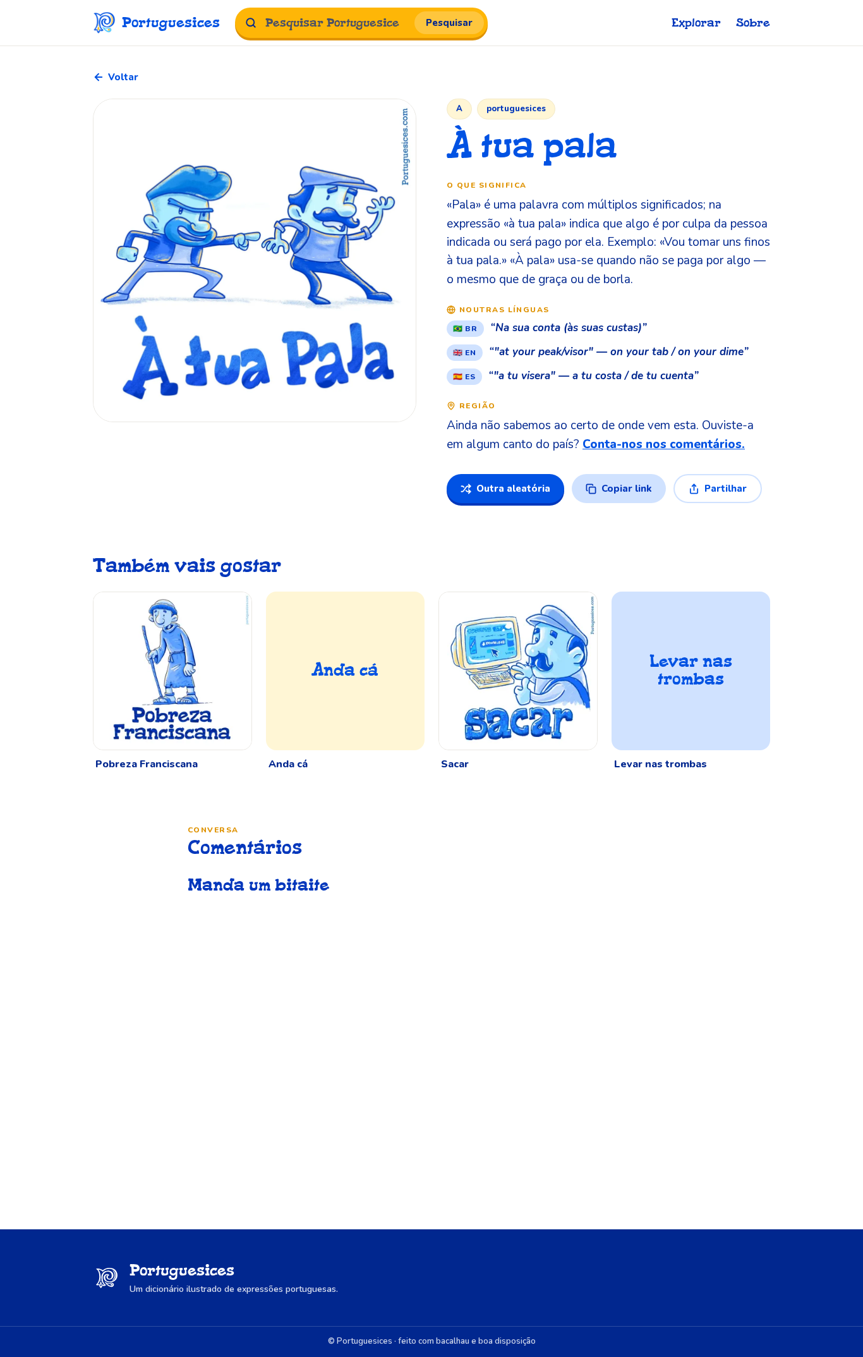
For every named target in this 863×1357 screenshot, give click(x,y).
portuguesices (516, 108)
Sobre (753, 23)
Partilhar (725, 488)
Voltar (123, 77)
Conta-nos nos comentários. (663, 444)
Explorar (696, 23)
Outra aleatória (513, 488)
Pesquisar (449, 22)
